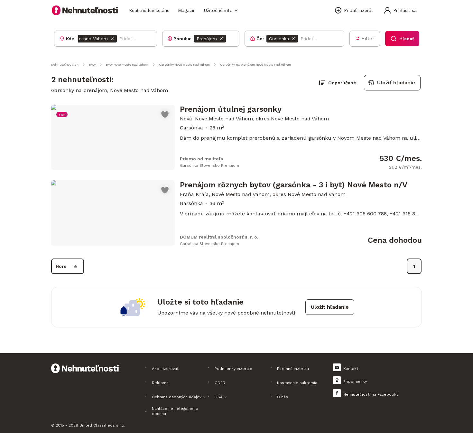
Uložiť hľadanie (396, 83)
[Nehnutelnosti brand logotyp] (85, 10)
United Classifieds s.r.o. (102, 425)
